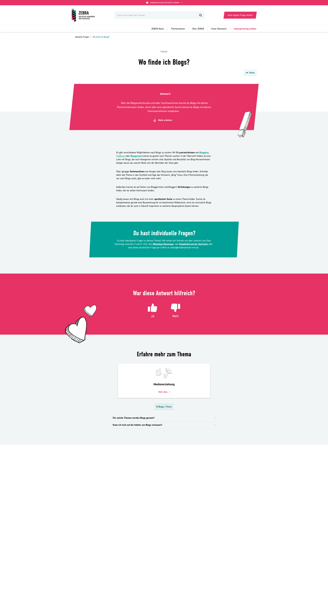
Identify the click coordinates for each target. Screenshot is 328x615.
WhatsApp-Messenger (163, 244)
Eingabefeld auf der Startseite (193, 244)
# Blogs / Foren (164, 406)
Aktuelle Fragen (82, 37)
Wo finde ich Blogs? (101, 37)
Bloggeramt (136, 156)
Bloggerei (204, 152)
